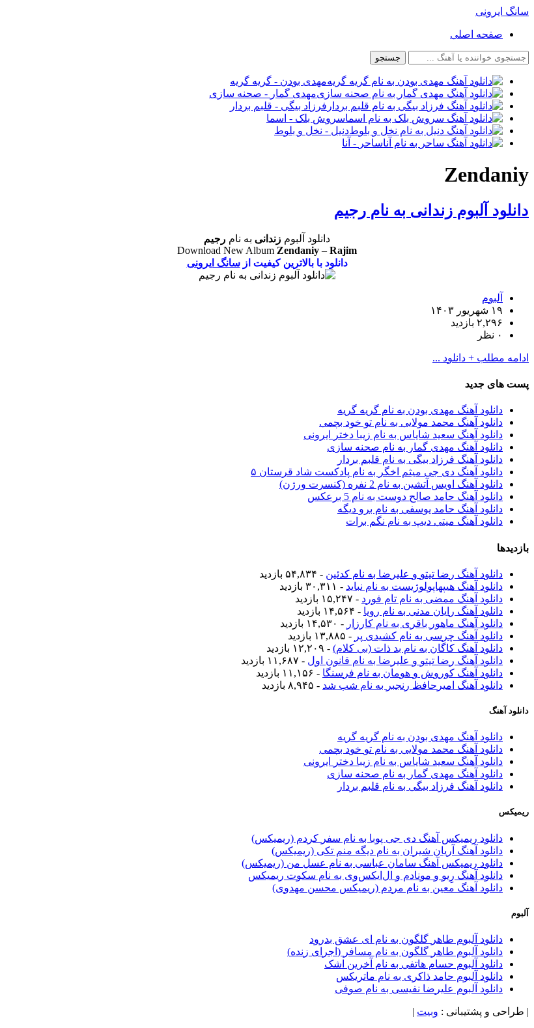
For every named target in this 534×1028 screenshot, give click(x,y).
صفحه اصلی (476, 34)
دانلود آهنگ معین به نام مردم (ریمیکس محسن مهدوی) (387, 887)
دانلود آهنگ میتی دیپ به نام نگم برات (424, 521)
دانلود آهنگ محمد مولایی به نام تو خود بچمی (411, 422)
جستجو (387, 58)
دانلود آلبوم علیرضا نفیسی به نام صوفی (419, 988)
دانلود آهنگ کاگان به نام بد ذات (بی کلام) (418, 648)
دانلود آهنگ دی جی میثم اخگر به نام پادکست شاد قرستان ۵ (377, 471)
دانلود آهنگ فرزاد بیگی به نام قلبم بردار (420, 459)
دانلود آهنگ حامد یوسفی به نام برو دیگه (420, 508)
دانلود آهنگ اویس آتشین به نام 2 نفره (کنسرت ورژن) (391, 484)
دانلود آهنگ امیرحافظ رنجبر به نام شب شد (412, 685)
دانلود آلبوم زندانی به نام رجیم (431, 210)
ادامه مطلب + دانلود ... (480, 357)
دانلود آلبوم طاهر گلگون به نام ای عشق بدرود (406, 939)
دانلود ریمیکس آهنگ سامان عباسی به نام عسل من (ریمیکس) (372, 862)
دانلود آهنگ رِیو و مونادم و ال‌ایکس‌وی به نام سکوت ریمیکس (375, 875)
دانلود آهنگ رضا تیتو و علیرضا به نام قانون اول (405, 660)
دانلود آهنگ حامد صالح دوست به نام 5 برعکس (405, 496)
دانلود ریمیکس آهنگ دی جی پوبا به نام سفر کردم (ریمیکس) (377, 838)
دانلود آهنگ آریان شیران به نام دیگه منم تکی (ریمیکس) (387, 850)
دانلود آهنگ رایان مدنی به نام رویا (433, 611)
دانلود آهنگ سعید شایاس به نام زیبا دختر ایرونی (403, 434)
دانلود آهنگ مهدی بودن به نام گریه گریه (420, 409)
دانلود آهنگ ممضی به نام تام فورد (432, 598)
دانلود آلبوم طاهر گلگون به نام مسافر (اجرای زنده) (395, 951)
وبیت (427, 1011)
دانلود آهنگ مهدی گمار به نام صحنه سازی (415, 446)
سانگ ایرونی (213, 262)
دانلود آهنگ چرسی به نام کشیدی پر (428, 635)
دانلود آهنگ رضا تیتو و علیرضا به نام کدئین (414, 573)
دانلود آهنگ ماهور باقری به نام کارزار (424, 623)
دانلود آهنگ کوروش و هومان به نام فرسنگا (412, 672)
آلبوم (492, 297)
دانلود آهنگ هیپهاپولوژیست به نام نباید (424, 586)
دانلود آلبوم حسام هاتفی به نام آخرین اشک (413, 963)
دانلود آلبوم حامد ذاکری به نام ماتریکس (419, 976)
